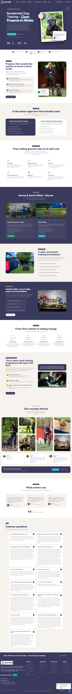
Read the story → (33, 462)
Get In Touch (68, 2)
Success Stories (37, 2)
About (49, 2)
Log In (15, 674)
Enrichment (29, 2)
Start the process (10, 393)
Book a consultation (10, 96)
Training (18, 2)
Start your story (64, 469)
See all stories (55, 469)
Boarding (23, 2)
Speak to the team (11, 34)
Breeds (44, 2)
